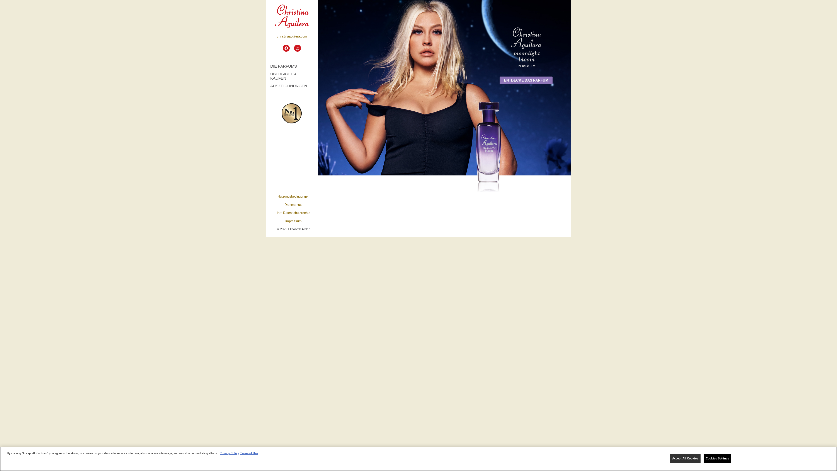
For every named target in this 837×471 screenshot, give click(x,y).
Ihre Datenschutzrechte (293, 213)
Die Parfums (283, 66)
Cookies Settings (717, 458)
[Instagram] (297, 48)
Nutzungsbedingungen (293, 196)
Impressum (293, 221)
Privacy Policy (229, 453)
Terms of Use (249, 453)
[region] (418, 459)
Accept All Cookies (685, 458)
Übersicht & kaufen (283, 76)
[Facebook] (286, 48)
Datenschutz (293, 204)
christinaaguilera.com (292, 36)
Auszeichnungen (288, 86)
